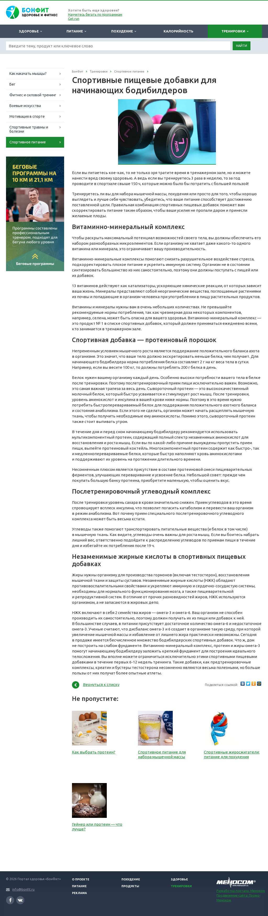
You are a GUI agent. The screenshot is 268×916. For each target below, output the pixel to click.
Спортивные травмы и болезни (28, 129)
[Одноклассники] (254, 684)
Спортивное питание (27, 142)
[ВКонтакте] (243, 684)
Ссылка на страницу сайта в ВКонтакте (20, 900)
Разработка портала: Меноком (240, 890)
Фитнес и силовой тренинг (32, 95)
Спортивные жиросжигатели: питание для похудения (232, 754)
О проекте (80, 879)
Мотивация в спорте (27, 116)
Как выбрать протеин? (93, 752)
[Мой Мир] (259, 684)
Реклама (79, 893)
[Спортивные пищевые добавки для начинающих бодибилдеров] (167, 102)
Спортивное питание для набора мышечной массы (162, 754)
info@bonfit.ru (23, 889)
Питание (75, 31)
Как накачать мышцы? (28, 73)
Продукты (130, 886)
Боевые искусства (25, 106)
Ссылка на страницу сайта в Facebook (10, 900)
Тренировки (234, 31)
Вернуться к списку (101, 684)
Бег (12, 84)
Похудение (123, 31)
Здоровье (29, 31)
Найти (241, 45)
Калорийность (178, 31)
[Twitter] (248, 684)
